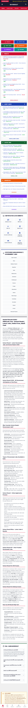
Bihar (14, 260)
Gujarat (14, 305)
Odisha (14, 292)
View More (14, 192)
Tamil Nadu (14, 298)
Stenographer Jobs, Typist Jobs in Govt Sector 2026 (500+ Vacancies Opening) (14, 173)
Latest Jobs (10, 8)
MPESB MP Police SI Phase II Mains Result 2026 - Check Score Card (13, 69)
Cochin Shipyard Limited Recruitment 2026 (12, 160)
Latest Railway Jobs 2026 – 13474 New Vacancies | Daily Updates (14, 164)
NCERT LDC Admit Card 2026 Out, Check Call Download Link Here (13, 117)
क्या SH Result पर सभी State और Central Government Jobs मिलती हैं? (14, 675)
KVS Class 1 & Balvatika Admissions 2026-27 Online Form (14, 203)
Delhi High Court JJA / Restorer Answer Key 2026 (13, 189)
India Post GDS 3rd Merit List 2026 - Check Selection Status (14, 63)
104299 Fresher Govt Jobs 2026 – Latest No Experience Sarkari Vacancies (13, 149)
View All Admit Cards (14, 138)
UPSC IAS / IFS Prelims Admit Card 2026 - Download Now (14, 121)
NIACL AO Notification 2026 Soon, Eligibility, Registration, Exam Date (12, 146)
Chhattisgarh (14, 279)
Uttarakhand (14, 289)
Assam (14, 308)
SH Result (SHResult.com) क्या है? (14, 650)
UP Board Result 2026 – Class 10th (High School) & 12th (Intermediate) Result (14, 90)
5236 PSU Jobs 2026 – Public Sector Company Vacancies (13, 153)
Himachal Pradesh (14, 311)
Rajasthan (14, 267)
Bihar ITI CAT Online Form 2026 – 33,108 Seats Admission (13, 199)
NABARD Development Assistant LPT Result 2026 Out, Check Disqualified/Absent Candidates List (13, 57)
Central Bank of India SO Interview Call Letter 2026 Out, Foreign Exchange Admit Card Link (14, 113)
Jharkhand (14, 276)
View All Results (14, 100)
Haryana (14, 283)
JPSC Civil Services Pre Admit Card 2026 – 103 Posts (14, 132)
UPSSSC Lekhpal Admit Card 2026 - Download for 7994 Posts (14, 124)
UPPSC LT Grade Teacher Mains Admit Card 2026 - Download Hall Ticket (14, 128)
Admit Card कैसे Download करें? (14, 670)
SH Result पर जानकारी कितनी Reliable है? (14, 680)
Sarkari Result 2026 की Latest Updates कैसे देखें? (14, 660)
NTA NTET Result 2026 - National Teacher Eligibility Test (14, 74)
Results (17, 8)
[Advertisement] (14, 25)
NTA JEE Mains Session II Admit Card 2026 (14, 135)
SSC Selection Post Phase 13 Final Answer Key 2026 (14, 186)
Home (3, 8)
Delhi (14, 270)
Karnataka (14, 302)
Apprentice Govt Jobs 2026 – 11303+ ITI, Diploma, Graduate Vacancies (13, 157)
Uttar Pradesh (14, 257)
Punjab (14, 286)
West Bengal (14, 295)
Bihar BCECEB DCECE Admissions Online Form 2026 (14, 206)
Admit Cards (24, 8)
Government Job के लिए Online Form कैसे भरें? (14, 666)
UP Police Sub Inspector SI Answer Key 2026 (12, 183)
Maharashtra (14, 273)
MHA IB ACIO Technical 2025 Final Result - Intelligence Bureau (12, 79)
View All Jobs (14, 175)
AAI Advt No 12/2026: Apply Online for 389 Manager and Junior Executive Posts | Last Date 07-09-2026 (14, 168)
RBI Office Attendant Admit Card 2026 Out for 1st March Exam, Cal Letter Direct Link (13, 108)
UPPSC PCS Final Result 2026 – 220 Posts (14, 95)
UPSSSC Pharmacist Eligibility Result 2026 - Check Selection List (14, 85)
